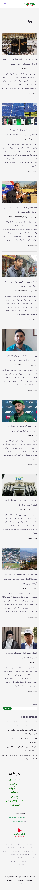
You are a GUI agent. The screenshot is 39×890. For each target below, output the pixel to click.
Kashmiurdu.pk (18, 821)
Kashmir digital (19, 884)
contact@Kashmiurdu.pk (17, 817)
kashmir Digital (20, 880)
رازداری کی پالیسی (14, 788)
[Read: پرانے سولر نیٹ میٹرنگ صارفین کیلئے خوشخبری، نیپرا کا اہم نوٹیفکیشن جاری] (19, 114)
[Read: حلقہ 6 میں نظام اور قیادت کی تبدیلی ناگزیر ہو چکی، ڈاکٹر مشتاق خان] (19, 192)
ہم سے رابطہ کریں (14, 783)
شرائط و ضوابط (14, 792)
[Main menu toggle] (4, 4)
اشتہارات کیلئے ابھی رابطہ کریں (14, 800)
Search (34, 705)
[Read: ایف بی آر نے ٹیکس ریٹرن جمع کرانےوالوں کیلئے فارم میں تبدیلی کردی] (19, 485)
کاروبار (28, 139)
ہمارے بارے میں (14, 779)
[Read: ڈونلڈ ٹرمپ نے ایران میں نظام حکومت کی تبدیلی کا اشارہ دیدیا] (19, 637)
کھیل (29, 365)
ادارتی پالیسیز (14, 796)
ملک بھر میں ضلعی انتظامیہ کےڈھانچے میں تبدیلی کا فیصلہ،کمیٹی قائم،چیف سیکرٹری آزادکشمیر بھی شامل (20, 579)
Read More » (32, 93)
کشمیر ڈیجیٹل (26, 217)
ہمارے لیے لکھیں (14, 804)
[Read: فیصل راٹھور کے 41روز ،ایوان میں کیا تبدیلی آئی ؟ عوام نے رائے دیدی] (19, 266)
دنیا (29, 68)
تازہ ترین (34, 68)
